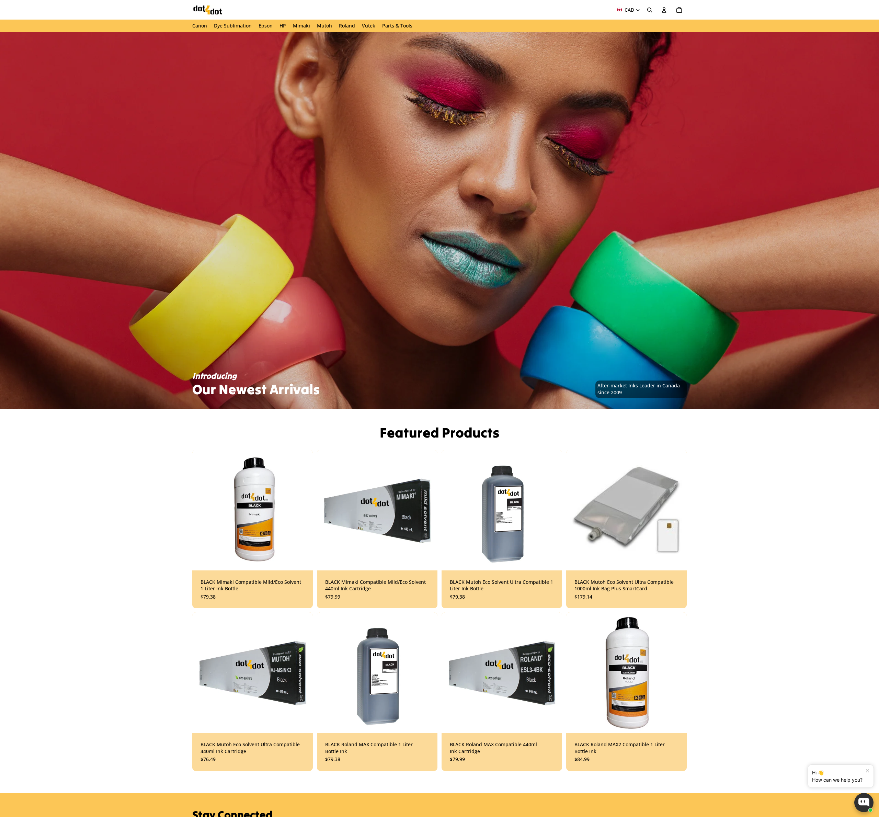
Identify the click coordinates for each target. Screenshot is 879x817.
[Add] (551, 560)
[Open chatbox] (864, 802)
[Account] (664, 10)
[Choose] (302, 560)
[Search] (649, 10)
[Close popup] (867, 771)
